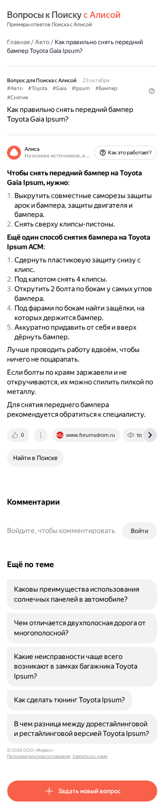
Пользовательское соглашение (38, 756)
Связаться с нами (90, 756)
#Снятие (17, 97)
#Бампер (106, 88)
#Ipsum (81, 88)
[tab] (19, 435)
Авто (42, 41)
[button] (152, 91)
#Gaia (59, 88)
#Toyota (37, 88)
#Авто (15, 88)
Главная (18, 41)
